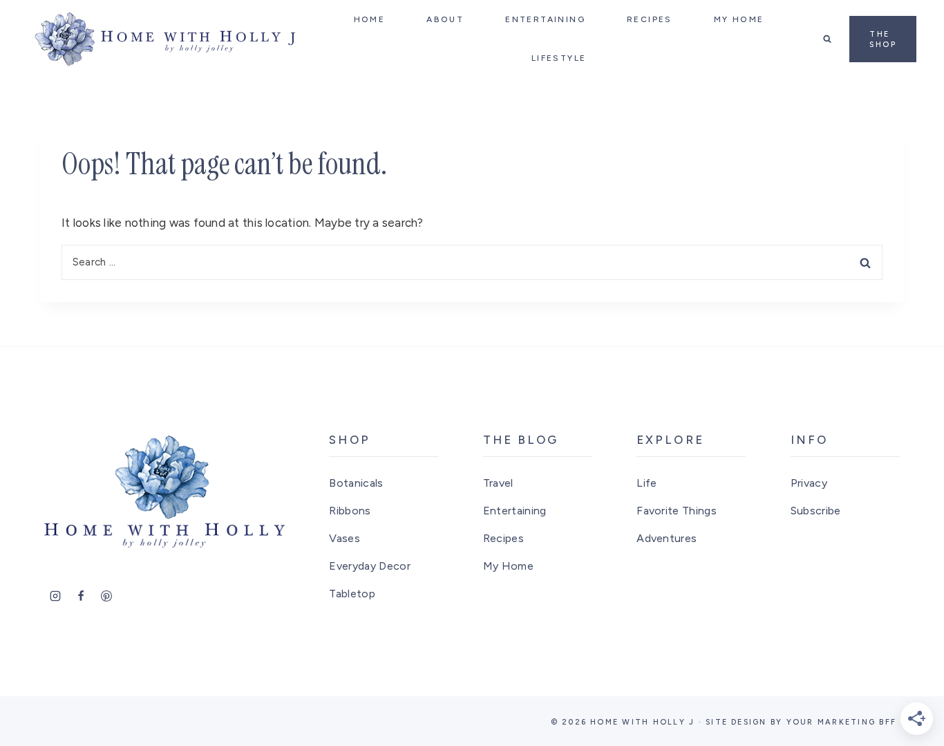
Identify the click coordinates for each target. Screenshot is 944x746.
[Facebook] (81, 596)
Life (646, 482)
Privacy (809, 482)
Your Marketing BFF (841, 722)
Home (370, 19)
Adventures (666, 538)
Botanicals (356, 482)
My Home (508, 565)
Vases (344, 538)
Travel (498, 482)
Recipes (503, 538)
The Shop (882, 39)
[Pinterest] (106, 596)
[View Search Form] (827, 38)
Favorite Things (676, 510)
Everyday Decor (369, 565)
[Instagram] (55, 596)
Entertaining (515, 510)
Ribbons (349, 510)
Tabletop (352, 593)
